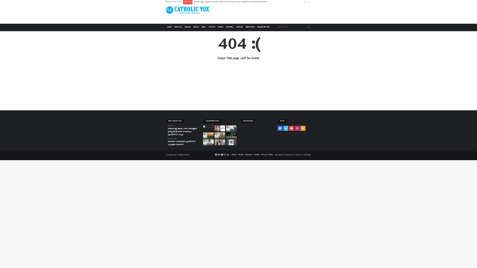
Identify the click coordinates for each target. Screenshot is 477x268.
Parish (256, 155)
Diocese (187, 27)
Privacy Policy (267, 155)
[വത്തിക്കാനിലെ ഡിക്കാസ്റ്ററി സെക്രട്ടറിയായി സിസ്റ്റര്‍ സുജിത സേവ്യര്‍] (220, 142)
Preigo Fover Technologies (303, 155)
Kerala (196, 27)
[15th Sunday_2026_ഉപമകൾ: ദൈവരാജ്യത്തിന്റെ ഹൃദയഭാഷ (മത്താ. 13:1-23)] (220, 135)
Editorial (229, 27)
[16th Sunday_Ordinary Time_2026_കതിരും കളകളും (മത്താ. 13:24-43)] (208, 135)
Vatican (212, 27)
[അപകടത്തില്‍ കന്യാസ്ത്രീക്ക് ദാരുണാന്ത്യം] (231, 142)
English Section (263, 27)
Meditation (250, 27)
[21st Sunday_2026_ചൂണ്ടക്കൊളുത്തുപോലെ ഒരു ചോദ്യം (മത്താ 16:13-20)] (208, 128)
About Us (178, 27)
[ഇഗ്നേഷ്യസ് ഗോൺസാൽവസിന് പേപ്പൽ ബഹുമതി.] (220, 128)
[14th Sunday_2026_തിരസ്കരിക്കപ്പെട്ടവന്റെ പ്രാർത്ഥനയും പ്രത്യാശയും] (208, 142)
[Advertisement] (263, 14)
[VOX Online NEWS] (189, 10)
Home (169, 27)
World (220, 27)
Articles (239, 27)
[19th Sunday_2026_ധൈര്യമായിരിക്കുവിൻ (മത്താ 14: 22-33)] (231, 128)
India (204, 27)
